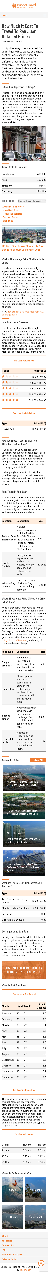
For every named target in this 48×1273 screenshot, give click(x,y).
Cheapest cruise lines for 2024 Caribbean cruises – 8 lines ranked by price (23, 867)
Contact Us (8, 1245)
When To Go (7, 220)
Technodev (26, 1269)
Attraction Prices (10, 210)
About (5, 1236)
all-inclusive (14, 804)
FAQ (4, 1249)
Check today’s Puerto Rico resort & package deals (23, 313)
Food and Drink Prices (12, 213)
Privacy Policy (10, 1258)
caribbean (12, 776)
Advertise (7, 1240)
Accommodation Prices (13, 206)
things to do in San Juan (14, 640)
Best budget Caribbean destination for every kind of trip (23, 840)
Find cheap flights (12, 1254)
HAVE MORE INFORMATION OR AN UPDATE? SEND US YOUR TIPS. (24, 970)
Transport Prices (10, 217)
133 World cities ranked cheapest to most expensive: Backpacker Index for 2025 (23, 247)
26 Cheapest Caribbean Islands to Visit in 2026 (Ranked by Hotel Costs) (24, 783)
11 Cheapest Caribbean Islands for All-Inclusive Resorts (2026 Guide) (22, 812)
